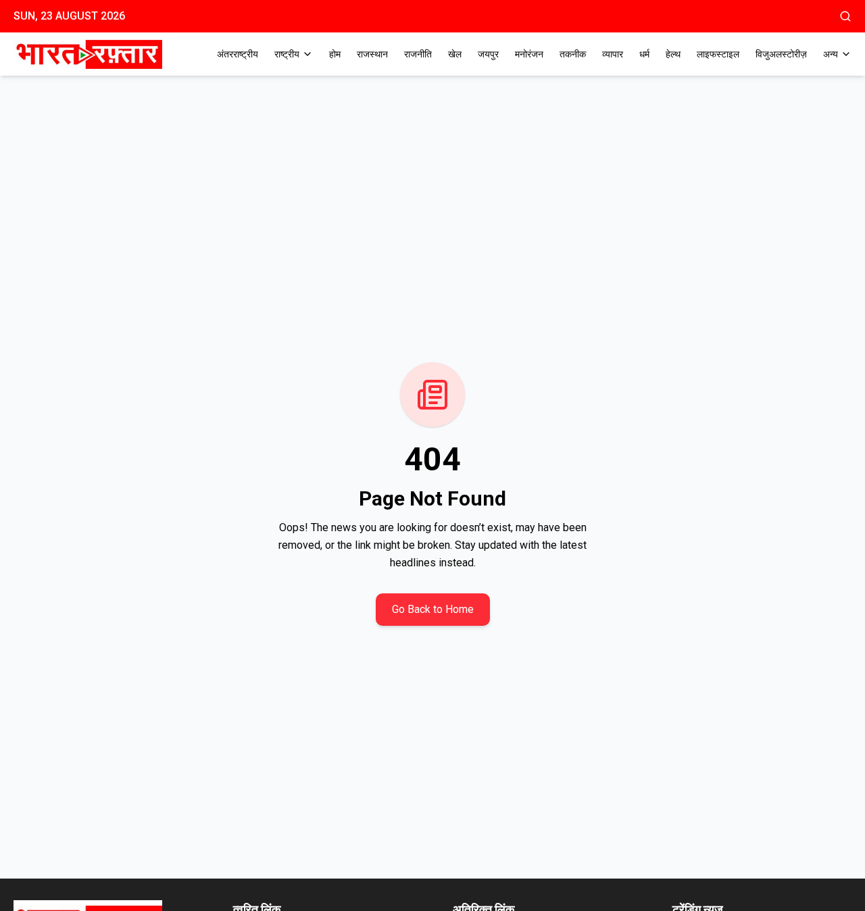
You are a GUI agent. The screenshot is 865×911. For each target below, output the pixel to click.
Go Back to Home (433, 609)
